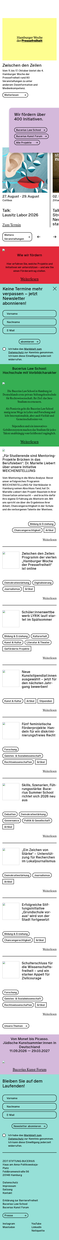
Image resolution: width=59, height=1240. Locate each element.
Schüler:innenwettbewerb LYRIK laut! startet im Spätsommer (39, 616)
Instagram (9, 1223)
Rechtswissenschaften (18, 762)
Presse (8, 1215)
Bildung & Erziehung (41, 524)
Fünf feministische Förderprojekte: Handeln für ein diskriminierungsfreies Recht (38, 729)
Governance (11, 820)
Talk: (20, 212)
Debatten (10, 814)
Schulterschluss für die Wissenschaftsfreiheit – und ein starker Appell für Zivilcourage (37, 970)
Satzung (7, 1189)
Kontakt (7, 1193)
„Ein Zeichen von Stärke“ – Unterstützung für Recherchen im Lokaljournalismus (39, 855)
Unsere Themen (13, 1026)
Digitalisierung (42, 583)
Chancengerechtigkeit (27, 530)
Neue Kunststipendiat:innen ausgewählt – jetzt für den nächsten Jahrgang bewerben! (39, 679)
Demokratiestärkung (16, 583)
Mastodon (9, 1227)
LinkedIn (36, 1227)
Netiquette (38, 1230)
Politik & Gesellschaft (37, 820)
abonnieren (27, 341)
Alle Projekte (23, 142)
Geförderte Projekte (16, 649)
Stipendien (45, 701)
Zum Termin (11, 225)
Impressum (9, 1186)
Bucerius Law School (28, 130)
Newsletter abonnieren (27, 1126)
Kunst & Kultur (12, 642)
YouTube (36, 1223)
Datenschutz (9, 1182)
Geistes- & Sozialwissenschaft (22, 756)
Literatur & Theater (38, 642)
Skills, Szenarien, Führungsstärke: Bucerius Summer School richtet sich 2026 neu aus (39, 792)
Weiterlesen (11, 95)
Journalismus (12, 589)
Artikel (49, 530)
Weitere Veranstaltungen (14, 237)
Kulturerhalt (40, 636)
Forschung (10, 749)
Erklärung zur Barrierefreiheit (20, 1200)
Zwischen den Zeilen (22, 65)
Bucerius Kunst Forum (29, 136)
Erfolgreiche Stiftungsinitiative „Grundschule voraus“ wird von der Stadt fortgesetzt (36, 912)
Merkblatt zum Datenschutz (25, 350)
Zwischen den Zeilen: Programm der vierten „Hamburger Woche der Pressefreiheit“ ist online (39, 561)
